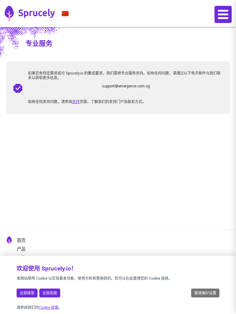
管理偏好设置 (205, 293)
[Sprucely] (30, 13)
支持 (76, 102)
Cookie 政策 (48, 307)
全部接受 (27, 293)
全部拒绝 (49, 293)
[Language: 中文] (65, 13)
